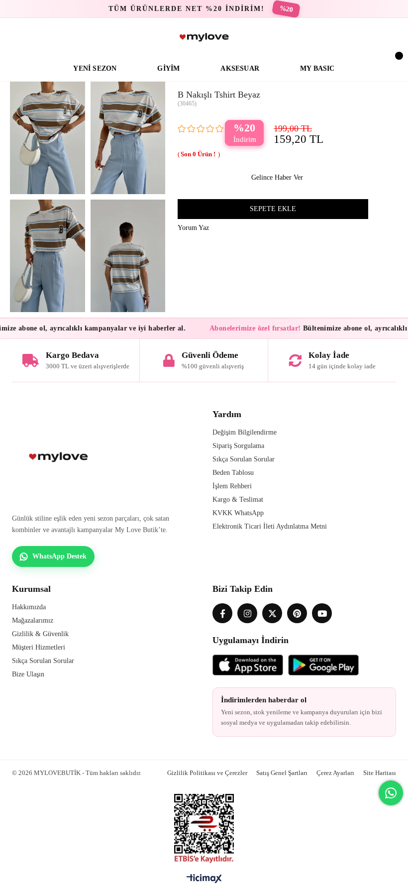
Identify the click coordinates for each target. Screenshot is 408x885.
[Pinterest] (297, 613)
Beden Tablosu (233, 472)
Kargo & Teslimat (237, 499)
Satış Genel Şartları (281, 772)
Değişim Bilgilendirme (244, 432)
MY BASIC (317, 68)
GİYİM (168, 68)
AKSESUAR (239, 68)
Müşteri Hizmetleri (38, 647)
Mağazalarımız (32, 620)
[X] (272, 613)
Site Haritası (379, 772)
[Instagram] (247, 613)
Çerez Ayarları (335, 772)
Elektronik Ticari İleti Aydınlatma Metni (269, 526)
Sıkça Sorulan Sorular (243, 459)
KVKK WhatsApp (238, 513)
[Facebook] (222, 613)
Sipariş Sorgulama (238, 445)
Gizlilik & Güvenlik (40, 634)
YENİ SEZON (94, 68)
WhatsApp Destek (59, 556)
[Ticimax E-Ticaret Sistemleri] (204, 881)
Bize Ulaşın (28, 674)
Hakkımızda (29, 607)
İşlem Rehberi (232, 486)
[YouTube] (322, 613)
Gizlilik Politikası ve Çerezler (207, 772)
